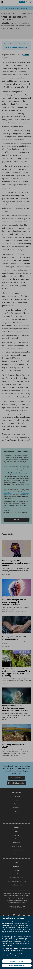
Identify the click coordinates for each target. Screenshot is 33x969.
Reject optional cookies (16, 965)
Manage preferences (9, 954)
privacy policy (12, 949)
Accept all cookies (16, 961)
